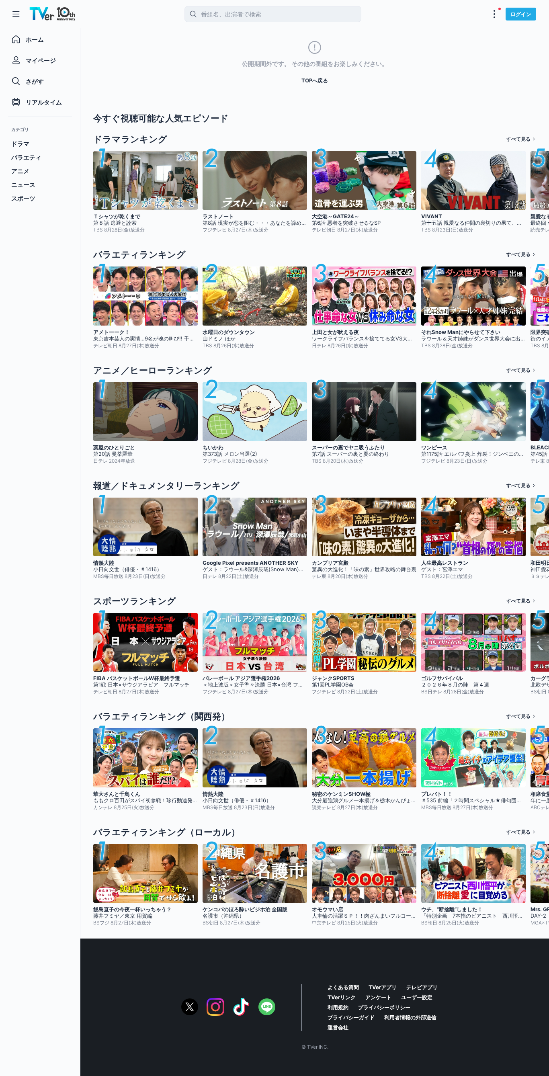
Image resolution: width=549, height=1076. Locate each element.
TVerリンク (342, 997)
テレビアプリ (422, 987)
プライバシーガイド (351, 1017)
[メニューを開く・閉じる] (494, 14)
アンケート (378, 997)
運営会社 (338, 1027)
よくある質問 (343, 987)
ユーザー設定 (416, 997)
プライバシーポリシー (384, 1007)
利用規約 (338, 1007)
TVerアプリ (383, 987)
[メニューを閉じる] (16, 14)
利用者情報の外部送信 (410, 1017)
